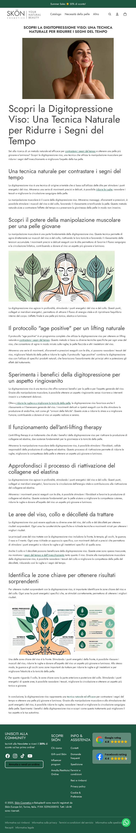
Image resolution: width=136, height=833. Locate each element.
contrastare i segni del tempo (80, 151)
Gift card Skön (58, 754)
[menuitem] (55, 14)
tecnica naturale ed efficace (81, 696)
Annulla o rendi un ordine (24, 764)
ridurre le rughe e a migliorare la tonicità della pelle (43, 403)
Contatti (75, 748)
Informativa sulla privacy (44, 822)
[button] (111, 740)
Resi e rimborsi (79, 780)
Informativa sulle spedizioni (109, 822)
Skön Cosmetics (23, 802)
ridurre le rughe (104, 189)
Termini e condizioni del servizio (76, 822)
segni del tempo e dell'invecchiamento (44, 555)
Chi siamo (56, 748)
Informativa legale (24, 827)
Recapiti (9, 827)
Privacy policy (78, 786)
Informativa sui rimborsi (17, 822)
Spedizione (77, 764)
